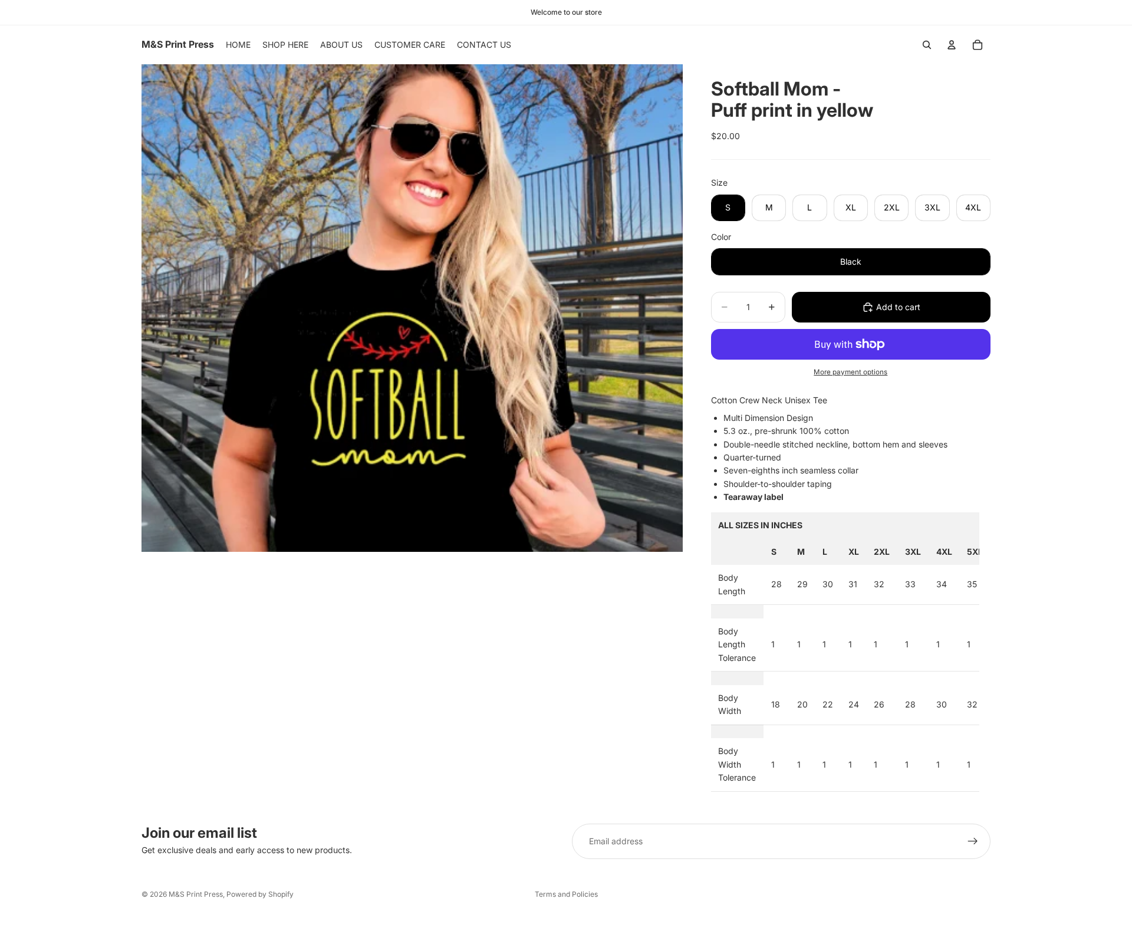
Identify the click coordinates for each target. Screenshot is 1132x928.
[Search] (927, 45)
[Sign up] (972, 841)
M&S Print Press (196, 894)
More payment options (850, 372)
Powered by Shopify (260, 894)
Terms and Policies (566, 894)
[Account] (952, 45)
